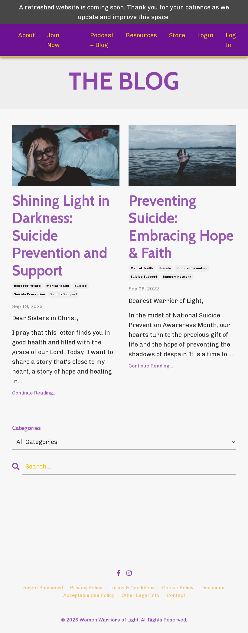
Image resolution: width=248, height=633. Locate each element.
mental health (57, 286)
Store (177, 35)
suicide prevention (29, 294)
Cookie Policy (177, 588)
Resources (141, 35)
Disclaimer (213, 588)
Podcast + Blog (102, 40)
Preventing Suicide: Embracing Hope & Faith (181, 227)
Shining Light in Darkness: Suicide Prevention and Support (61, 235)
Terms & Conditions (132, 588)
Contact (176, 595)
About (26, 35)
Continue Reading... (34, 393)
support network (177, 277)
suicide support (63, 294)
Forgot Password (42, 588)
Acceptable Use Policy (88, 595)
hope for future (27, 286)
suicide (80, 286)
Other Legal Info (140, 595)
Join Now (53, 40)
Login (205, 35)
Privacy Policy (86, 588)
